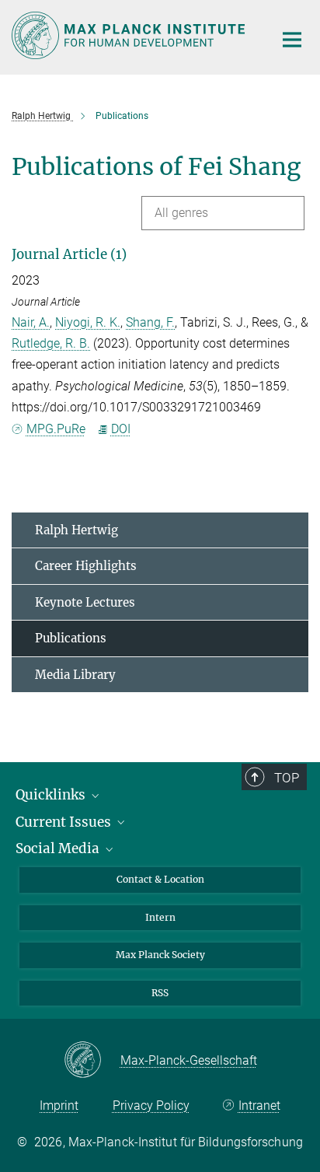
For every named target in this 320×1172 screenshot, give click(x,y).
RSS (160, 993)
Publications (70, 638)
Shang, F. (150, 322)
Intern (160, 917)
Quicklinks (52, 795)
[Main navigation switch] (292, 39)
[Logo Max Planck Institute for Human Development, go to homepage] (131, 35)
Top (286, 777)
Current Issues (65, 822)
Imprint (59, 1105)
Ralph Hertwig (76, 530)
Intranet (259, 1105)
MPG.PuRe (55, 429)
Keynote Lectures (85, 602)
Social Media (59, 848)
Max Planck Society (160, 954)
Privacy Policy (151, 1105)
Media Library (75, 674)
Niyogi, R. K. (87, 322)
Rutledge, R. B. (51, 343)
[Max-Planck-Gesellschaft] (92, 1060)
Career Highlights (86, 565)
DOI (120, 429)
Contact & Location (160, 879)
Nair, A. (31, 322)
